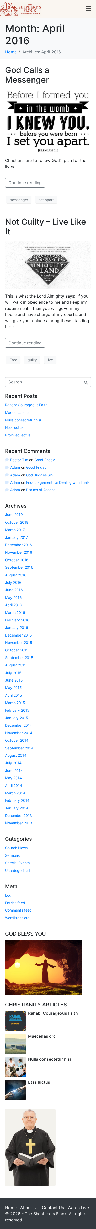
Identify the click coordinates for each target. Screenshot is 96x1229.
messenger (19, 199)
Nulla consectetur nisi (23, 420)
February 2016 (17, 620)
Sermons (12, 855)
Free (13, 360)
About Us (29, 1207)
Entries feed (15, 903)
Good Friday (44, 460)
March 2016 (15, 612)
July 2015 (13, 673)
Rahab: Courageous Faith (26, 405)
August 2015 (15, 665)
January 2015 (16, 718)
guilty (32, 360)
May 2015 (13, 687)
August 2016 (15, 575)
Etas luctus (14, 427)
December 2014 (18, 725)
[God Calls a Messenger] (48, 120)
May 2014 (13, 778)
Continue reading (25, 182)
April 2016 (13, 605)
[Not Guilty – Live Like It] (48, 264)
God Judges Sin (39, 475)
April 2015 (13, 695)
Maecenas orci (17, 412)
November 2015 (18, 642)
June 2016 (14, 590)
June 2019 (14, 514)
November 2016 (18, 552)
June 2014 (14, 770)
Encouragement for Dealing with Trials (57, 482)
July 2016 (13, 582)
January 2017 (16, 537)
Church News (16, 848)
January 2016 (16, 627)
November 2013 (18, 823)
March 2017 (15, 530)
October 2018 (16, 522)
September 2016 (19, 567)
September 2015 (19, 657)
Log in (10, 895)
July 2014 (13, 763)
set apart (46, 199)
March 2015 (15, 702)
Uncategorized (17, 870)
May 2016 (13, 597)
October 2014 (16, 740)
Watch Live (78, 1207)
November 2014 (18, 733)
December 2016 (18, 545)
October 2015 (16, 650)
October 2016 (16, 560)
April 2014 (13, 785)
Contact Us (53, 1207)
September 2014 (19, 748)
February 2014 (17, 800)
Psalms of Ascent (40, 490)
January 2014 (16, 808)
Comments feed (18, 910)
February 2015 (17, 710)
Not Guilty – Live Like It (45, 226)
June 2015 (14, 680)
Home (11, 1207)
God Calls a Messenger (27, 75)
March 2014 (15, 793)
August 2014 (15, 755)
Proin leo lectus (17, 435)
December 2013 (18, 815)
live (50, 360)
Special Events (17, 863)
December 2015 (18, 635)
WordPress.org (17, 918)
